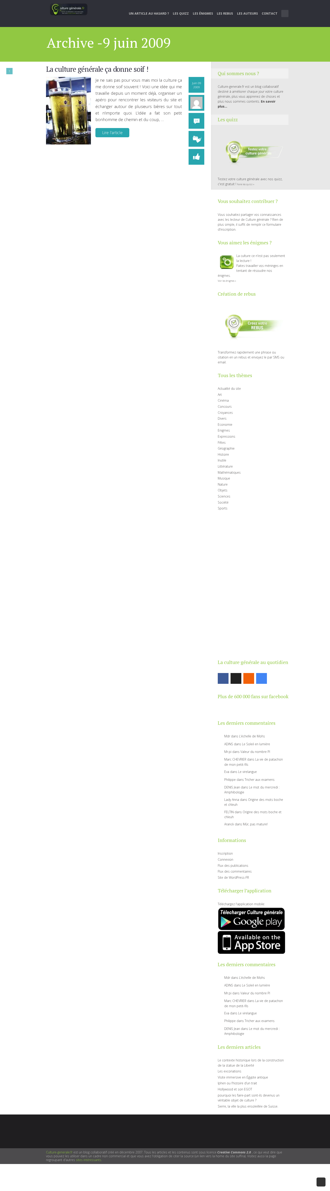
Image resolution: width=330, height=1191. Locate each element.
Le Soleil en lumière (256, 744)
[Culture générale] (68, 9)
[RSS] (248, 678)
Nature (223, 484)
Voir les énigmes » (227, 280)
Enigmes (224, 430)
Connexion (225, 859)
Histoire (223, 454)
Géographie (226, 448)
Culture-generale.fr (59, 1152)
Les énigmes (203, 13)
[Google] (261, 678)
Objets (222, 490)
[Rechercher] (285, 13)
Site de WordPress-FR (233, 877)
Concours (225, 406)
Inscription (225, 853)
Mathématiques (229, 472)
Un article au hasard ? (149, 13)
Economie (225, 424)
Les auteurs (247, 13)
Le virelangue (247, 772)
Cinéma (223, 400)
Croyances (225, 412)
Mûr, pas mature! (255, 824)
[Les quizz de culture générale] (251, 153)
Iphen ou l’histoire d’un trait (237, 1083)
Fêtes (222, 442)
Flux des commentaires (235, 871)
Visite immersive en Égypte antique (243, 1077)
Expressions (226, 436)
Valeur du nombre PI (255, 752)
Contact (269, 13)
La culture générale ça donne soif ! (97, 69)
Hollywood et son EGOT (235, 1089)
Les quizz (181, 13)
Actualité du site (229, 388)
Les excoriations (229, 1071)
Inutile (222, 460)
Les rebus (225, 13)
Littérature (225, 466)
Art (220, 394)
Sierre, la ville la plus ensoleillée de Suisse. (248, 1106)
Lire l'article (112, 132)
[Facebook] (223, 678)
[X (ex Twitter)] (236, 678)
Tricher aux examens (260, 779)
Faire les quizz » (245, 184)
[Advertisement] (251, 584)
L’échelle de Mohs (252, 736)
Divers (222, 418)
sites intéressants (88, 1160)
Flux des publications (233, 865)
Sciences (224, 496)
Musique (224, 478)
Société (223, 502)
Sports (222, 508)
